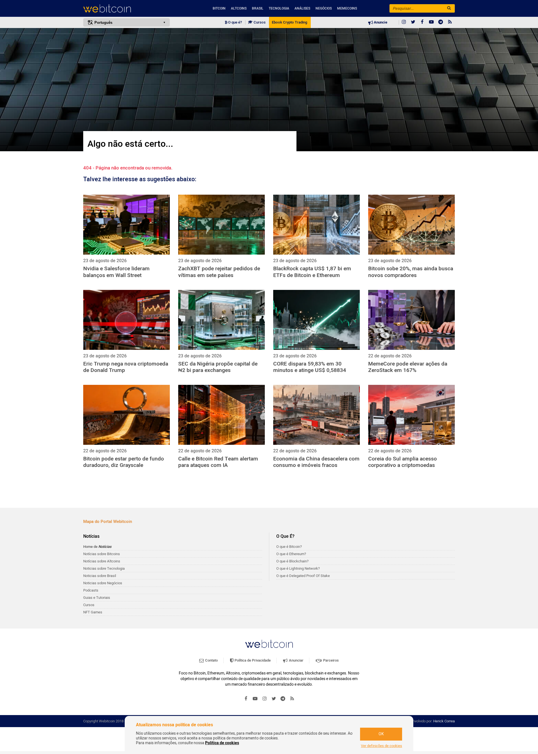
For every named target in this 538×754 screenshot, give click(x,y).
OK (381, 734)
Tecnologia (279, 8)
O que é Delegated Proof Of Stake (303, 575)
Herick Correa (444, 721)
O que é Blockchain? (292, 561)
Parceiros (330, 660)
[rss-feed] (450, 22)
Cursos (259, 22)
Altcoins (239, 8)
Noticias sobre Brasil (99, 575)
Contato (211, 660)
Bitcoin (219, 8)
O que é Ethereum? (291, 554)
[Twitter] (413, 22)
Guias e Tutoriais (96, 597)
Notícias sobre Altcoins (101, 561)
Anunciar (295, 660)
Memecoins (347, 8)
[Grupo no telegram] (441, 22)
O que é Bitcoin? (289, 546)
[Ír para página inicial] (126, 8)
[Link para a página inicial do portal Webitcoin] (269, 644)
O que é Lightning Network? (298, 568)
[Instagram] (404, 22)
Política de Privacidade (252, 660)
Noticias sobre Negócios (102, 583)
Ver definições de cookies (381, 745)
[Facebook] (422, 22)
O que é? (234, 22)
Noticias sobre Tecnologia (104, 568)
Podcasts (90, 590)
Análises (302, 8)
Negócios (324, 8)
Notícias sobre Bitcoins (101, 554)
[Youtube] (431, 22)
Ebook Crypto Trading (289, 22)
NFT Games (92, 612)
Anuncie (380, 22)
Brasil (257, 8)
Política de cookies (222, 743)
